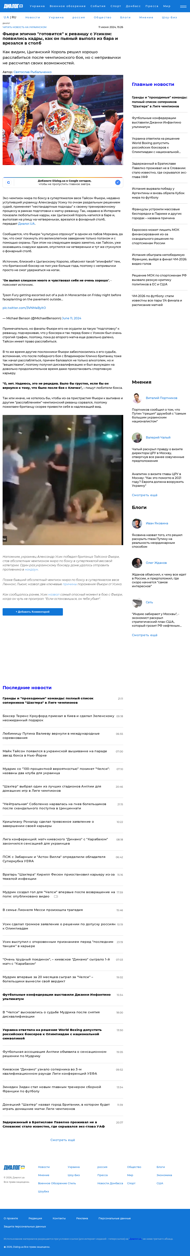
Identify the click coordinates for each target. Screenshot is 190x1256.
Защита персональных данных (25, 1226)
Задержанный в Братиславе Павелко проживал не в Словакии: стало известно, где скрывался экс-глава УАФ (159, 170)
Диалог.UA (26, 223)
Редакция (35, 1218)
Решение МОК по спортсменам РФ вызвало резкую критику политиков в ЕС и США (159, 280)
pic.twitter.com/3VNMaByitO (24, 308)
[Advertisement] (63, 648)
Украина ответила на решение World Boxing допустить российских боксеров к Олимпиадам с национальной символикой (156, 145)
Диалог (6, 23)
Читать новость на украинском (25, 27)
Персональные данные (115, 1218)
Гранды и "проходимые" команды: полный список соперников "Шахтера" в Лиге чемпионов (159, 102)
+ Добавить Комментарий (33, 611)
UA (6, 17)
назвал (54, 594)
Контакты (59, 1218)
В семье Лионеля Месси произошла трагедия (43, 910)
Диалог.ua (135, 1238)
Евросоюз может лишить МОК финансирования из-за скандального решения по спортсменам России (155, 236)
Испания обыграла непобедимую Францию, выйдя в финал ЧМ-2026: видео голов (159, 259)
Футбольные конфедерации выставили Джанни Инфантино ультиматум (156, 122)
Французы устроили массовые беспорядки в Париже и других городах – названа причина (157, 213)
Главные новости (153, 84)
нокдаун (31, 569)
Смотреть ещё (62, 1140)
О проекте (11, 1218)
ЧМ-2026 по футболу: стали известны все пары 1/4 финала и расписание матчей (157, 300)
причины (70, 584)
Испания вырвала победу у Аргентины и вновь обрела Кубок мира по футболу (158, 193)
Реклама (82, 1218)
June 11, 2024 (71, 318)
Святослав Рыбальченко (33, 72)
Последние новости (27, 687)
